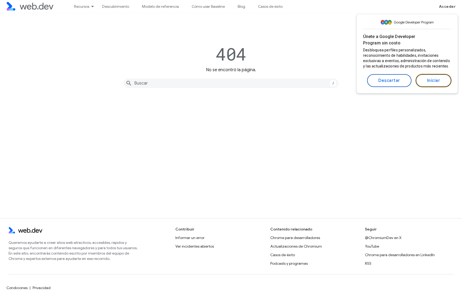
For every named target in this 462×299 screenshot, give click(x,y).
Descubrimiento (115, 6)
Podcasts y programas (289, 263)
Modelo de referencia (160, 6)
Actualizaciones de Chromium (296, 246)
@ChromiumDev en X (383, 237)
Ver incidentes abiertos (194, 246)
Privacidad (42, 288)
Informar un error (190, 237)
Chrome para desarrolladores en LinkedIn (400, 254)
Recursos (81, 6)
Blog (241, 6)
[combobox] (231, 83)
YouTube (372, 246)
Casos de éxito (270, 6)
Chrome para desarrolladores (295, 237)
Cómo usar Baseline (208, 6)
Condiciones (17, 288)
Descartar (389, 80)
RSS (368, 263)
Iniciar (433, 80)
